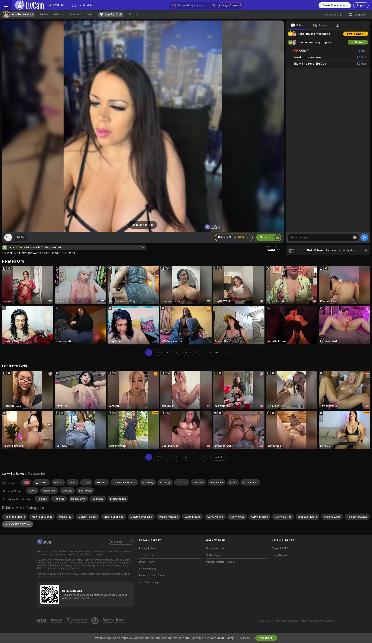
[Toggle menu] (6, 5)
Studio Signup (213, 555)
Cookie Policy (224, 638)
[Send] (364, 237)
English (118, 541)
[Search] (213, 5)
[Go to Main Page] (29, 5)
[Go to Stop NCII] (113, 620)
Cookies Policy (147, 568)
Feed (90, 14)
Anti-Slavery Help (149, 582)
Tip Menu (356, 42)
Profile (43, 14)
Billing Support (280, 555)
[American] (26, 482)
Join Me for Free (142, 224)
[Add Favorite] (8, 237)
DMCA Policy (146, 562)
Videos (59, 14)
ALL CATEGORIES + (17, 524)
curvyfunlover (13, 473)
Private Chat (354, 33)
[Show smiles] (354, 237)
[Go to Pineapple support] (95, 620)
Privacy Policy (147, 548)
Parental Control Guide (151, 575)
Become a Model (215, 548)
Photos (76, 14)
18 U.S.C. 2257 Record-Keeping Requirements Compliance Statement (296, 620)
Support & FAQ (280, 548)
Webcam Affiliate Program (220, 562)
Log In (360, 5)
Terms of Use (146, 555)
